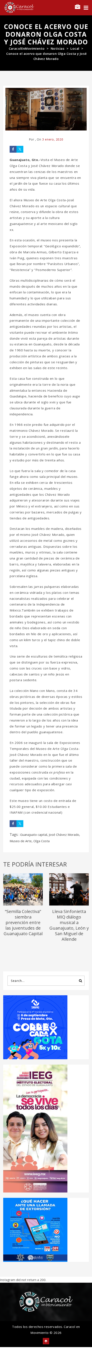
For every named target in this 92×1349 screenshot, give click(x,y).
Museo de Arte (21, 841)
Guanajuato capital (33, 834)
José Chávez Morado (64, 834)
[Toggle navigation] (86, 7)
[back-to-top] (46, 1341)
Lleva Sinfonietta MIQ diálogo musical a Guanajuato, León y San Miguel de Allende (69, 925)
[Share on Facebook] (13, 149)
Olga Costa (41, 841)
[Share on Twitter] (19, 149)
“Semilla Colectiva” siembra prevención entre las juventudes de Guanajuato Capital (23, 922)
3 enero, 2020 (52, 139)
